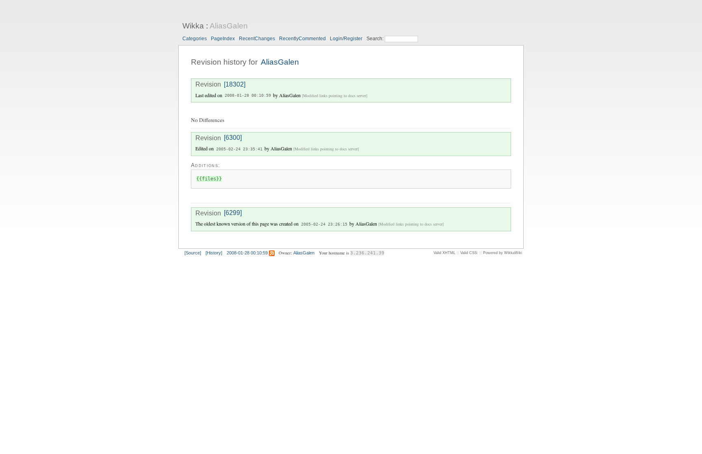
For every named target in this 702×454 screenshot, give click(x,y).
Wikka (193, 26)
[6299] (233, 213)
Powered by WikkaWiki (502, 253)
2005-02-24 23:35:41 (239, 149)
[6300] (233, 138)
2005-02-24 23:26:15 (324, 224)
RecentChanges (257, 38)
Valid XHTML (444, 253)
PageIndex (223, 38)
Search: (375, 38)
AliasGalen (229, 26)
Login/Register (346, 38)
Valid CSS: (469, 253)
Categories (194, 38)
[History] (214, 252)
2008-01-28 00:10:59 (248, 95)
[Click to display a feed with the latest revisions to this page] (272, 252)
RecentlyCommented (302, 38)
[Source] (192, 252)
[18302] (234, 84)
